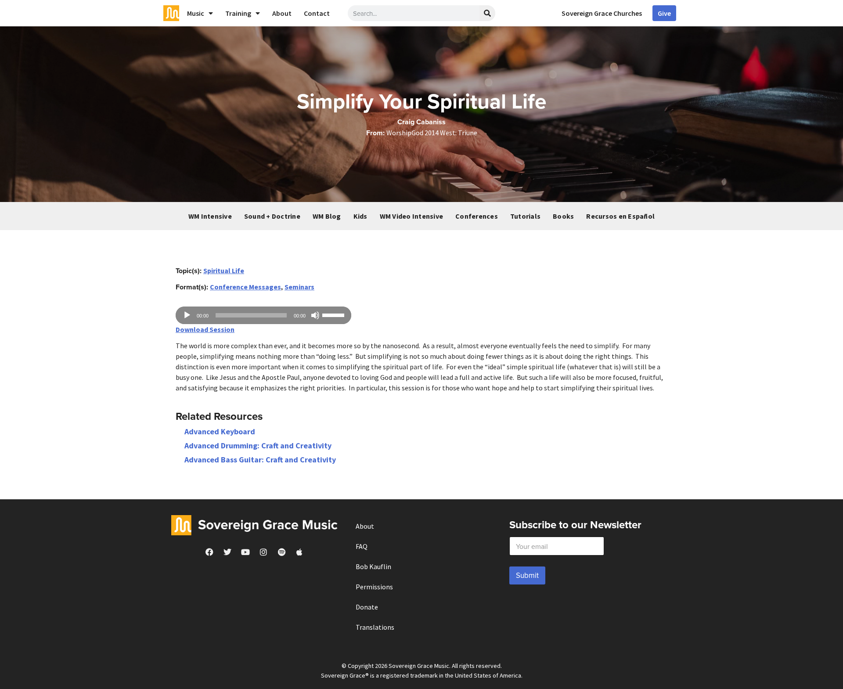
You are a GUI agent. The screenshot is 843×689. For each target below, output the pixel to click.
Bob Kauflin (373, 566)
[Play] (187, 315)
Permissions (374, 586)
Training (238, 13)
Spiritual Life (223, 270)
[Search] (487, 13)
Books (563, 216)
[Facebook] (209, 552)
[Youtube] (245, 552)
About (282, 13)
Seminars (299, 286)
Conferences (476, 216)
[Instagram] (263, 552)
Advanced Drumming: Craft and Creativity (257, 445)
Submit (527, 575)
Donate (367, 606)
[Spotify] (281, 552)
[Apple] (299, 552)
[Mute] (315, 315)
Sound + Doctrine (272, 216)
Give (664, 13)
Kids (360, 216)
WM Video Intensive (411, 216)
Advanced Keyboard (219, 431)
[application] (263, 315)
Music (195, 13)
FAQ (361, 546)
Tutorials (525, 216)
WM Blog (327, 216)
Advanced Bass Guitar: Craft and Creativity (260, 460)
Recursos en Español (620, 216)
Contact (317, 13)
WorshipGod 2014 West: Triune (431, 132)
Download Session (205, 329)
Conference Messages (245, 286)
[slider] (334, 314)
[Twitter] (227, 552)
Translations (375, 627)
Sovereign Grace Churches (602, 13)
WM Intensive (210, 216)
